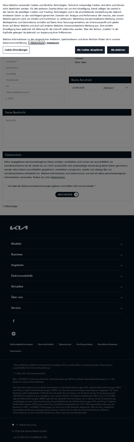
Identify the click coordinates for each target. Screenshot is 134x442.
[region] (67, 28)
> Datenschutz (36, 42)
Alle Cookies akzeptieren (90, 49)
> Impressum (52, 42)
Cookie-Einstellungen (16, 49)
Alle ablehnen (118, 49)
